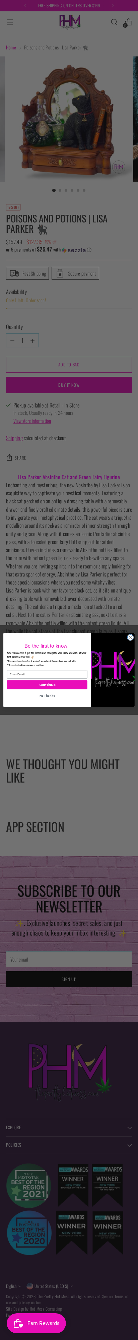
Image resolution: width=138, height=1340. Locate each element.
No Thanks (47, 696)
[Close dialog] (130, 637)
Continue (47, 684)
